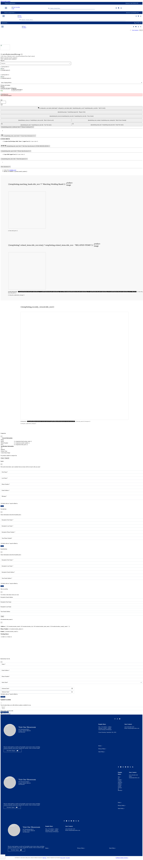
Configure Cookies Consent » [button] (122, 857)
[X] (121, 766)
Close (2, 458)
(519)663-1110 (12, 170)
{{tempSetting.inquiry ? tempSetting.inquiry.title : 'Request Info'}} (71, 112)
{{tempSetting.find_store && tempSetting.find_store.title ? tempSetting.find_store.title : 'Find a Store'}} (71, 116)
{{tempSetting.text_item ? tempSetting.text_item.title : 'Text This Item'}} (36, 124)
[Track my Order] (119, 8)
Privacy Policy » (102, 748)
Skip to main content (5, 1)
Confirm (3, 696)
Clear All (7, 458)
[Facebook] (115, 718)
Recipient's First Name (7, 520)
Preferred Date (5, 688)
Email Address (5, 490)
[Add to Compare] (130, 30)
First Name (5, 472)
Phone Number (6, 484)
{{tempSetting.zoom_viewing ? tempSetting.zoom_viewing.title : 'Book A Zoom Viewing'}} (107, 120)
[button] (6, 8)
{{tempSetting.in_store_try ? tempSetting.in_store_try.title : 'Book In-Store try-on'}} (36, 120)
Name (3, 664)
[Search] (141, 26)
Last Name (5, 478)
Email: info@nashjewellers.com (131, 728)
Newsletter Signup (11, 750)
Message (4, 496)
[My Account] (121, 8)
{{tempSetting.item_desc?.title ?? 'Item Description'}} (13, 158)
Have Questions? (5, 166)
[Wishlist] (116, 8)
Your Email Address (7, 578)
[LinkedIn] (133, 766)
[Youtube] (120, 718)
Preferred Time (5, 692)
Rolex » (100, 745)
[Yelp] (130, 766)
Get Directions (21, 732)
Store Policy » (101, 751)
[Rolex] (132, 8)
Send (2, 506)
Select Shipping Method (6, 82)
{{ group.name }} (5, 66)
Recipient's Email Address (8, 572)
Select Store (5, 682)
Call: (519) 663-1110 (129, 727)
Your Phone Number (7, 538)
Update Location (4, 712)
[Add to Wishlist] (140, 30)
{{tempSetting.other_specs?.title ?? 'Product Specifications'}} (15, 151)
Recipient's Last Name (7, 526)
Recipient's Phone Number (8, 532)
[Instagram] (117, 718)
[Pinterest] (128, 766)
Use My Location (6, 713)
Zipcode (3, 707)
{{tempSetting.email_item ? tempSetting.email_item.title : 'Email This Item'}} (107, 124)
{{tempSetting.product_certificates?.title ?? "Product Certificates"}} (17, 127)
